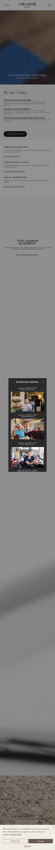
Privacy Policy (16, 834)
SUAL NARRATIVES (27, 388)
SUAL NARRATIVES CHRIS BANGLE (27, 415)
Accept (41, 841)
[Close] (51, 828)
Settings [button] (27, 846)
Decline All (15, 841)
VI (19, 443)
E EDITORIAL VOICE (27, 470)
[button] (43, 382)
